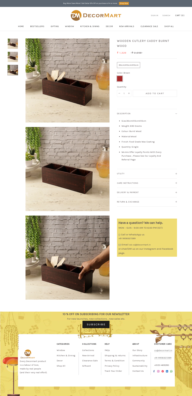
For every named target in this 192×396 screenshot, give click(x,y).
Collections (88, 350)
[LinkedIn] (167, 371)
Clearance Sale (149, 26)
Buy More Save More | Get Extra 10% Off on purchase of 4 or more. (90, 3)
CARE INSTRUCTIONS (127, 183)
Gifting (55, 26)
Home (21, 26)
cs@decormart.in (142, 244)
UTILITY (120, 173)
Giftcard (86, 365)
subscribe (96, 324)
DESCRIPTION (123, 113)
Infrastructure (139, 355)
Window (69, 26)
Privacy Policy (112, 365)
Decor (109, 26)
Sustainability (139, 365)
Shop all (169, 26)
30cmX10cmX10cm (128, 65)
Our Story (137, 350)
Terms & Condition (114, 360)
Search (166, 15)
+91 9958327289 (127, 238)
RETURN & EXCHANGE (128, 202)
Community (138, 360)
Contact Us (138, 371)
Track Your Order (113, 371)
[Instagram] (158, 371)
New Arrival (88, 355)
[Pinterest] (163, 371)
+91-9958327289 (162, 357)
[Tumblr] (171, 371)
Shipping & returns (115, 355)
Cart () (179, 15)
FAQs (107, 350)
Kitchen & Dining (90, 26)
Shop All (61, 365)
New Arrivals (126, 26)
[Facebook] (154, 371)
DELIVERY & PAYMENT (128, 192)
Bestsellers (37, 26)
